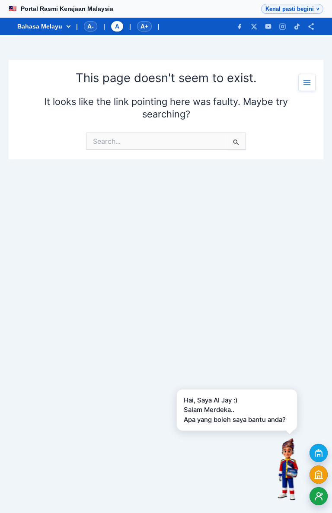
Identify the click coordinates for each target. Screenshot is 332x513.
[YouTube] (268, 26)
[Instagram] (282, 26)
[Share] (311, 26)
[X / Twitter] (254, 26)
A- (90, 26)
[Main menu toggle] (307, 82)
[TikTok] (296, 26)
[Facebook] (239, 26)
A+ (144, 26)
